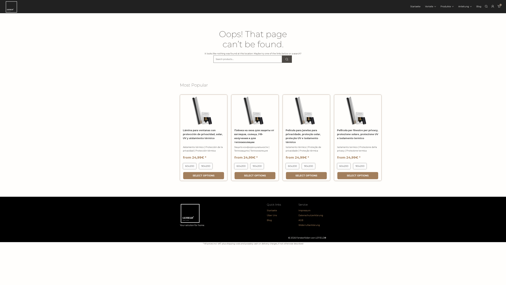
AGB (300, 220)
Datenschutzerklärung (310, 215)
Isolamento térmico (296, 147)
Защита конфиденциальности (251, 147)
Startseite (415, 6)
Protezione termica (356, 150)
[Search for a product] (486, 6)
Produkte (446, 6)
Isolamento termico (347, 147)
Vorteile (429, 6)
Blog (478, 6)
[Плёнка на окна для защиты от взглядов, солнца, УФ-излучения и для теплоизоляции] (255, 110)
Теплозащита (241, 150)
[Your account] (492, 6)
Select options (204, 175)
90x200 (205, 166)
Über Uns (272, 215)
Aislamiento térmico (193, 147)
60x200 (189, 166)
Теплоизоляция (259, 150)
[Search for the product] (287, 59)
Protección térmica (205, 150)
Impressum (304, 210)
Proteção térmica (309, 150)
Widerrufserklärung (309, 225)
